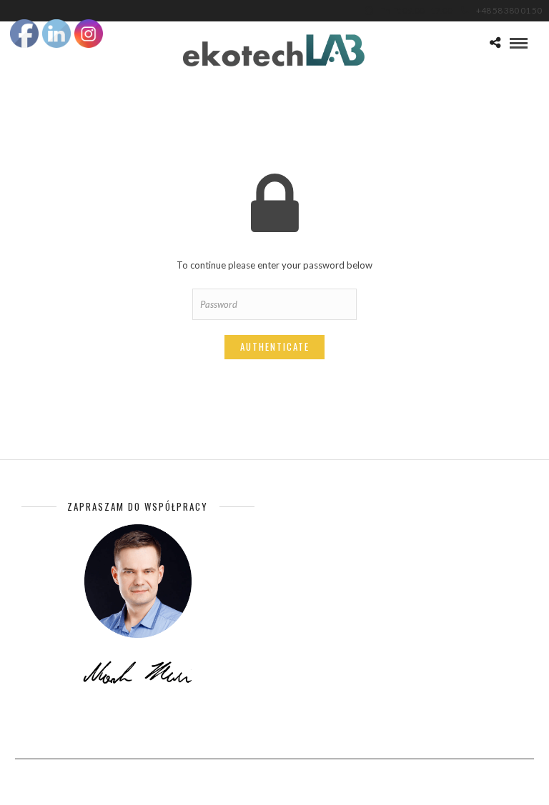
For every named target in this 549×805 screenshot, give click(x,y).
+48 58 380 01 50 (509, 10)
